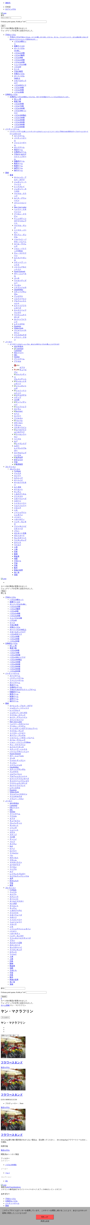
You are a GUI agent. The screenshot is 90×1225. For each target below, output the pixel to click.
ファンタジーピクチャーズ (20, 938)
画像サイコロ (15, 602)
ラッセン (13, 763)
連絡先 (8, 3)
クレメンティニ (16, 823)
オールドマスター (17, 901)
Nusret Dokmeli (15, 754)
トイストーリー (16, 920)
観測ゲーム (14, 696)
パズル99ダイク (16, 634)
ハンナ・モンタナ (17, 936)
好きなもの (14, 881)
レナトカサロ (15, 788)
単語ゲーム (14, 685)
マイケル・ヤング (17, 731)
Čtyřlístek (13, 890)
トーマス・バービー (17, 733)
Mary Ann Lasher (16, 722)
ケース (12, 623)
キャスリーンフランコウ (19, 781)
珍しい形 (13, 646)
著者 (7, 173)
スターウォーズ (16, 915)
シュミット (14, 830)
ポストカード (15, 945)
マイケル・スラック (17, 715)
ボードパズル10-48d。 (18, 604)
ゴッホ (12, 758)
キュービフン (15, 821)
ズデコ (12, 832)
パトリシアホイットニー (19, 751)
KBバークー (14, 807)
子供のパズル (10, 35)
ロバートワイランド (17, 785)
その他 (12, 837)
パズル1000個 (15, 655)
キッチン (13, 908)
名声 (11, 878)
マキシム (13, 860)
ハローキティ (15, 933)
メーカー (8, 342)
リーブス (13, 869)
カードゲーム (15, 676)
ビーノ (12, 848)
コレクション (10, 467)
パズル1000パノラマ (17, 657)
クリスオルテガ (16, 796)
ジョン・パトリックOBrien (20, 742)
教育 (11, 885)
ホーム (3, 1005)
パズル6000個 (15, 671)
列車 (11, 961)
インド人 (13, 892)
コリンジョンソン (17, 719)
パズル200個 (14, 639)
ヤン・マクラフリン (17, 745)
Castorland (13, 805)
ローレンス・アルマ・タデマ (21, 706)
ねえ (11, 846)
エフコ (12, 818)
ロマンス (13, 952)
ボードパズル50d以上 (18, 629)
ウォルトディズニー (17, 760)
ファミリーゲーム (17, 680)
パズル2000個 (15, 664)
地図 (11, 968)
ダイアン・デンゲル (17, 735)
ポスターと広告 (16, 943)
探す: (3, 988)
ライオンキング (16, 950)
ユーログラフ (15, 864)
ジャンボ (13, 828)
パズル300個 (14, 641)
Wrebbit (12, 812)
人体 (11, 956)
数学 (11, 977)
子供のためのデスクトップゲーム (23, 689)
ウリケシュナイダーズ (18, 783)
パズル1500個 (15, 662)
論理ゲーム (14, 699)
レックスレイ (15, 710)
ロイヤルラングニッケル (19, 876)
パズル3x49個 (15, 616)
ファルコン (14, 853)
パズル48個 (14, 611)
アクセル (13, 816)
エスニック (14, 896)
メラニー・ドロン (17, 799)
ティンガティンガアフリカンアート (24, 728)
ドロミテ (13, 924)
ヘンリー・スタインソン (19, 724)
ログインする (10, 9)
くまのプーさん (16, 910)
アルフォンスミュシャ (18, 776)
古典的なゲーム (16, 687)
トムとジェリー (16, 922)
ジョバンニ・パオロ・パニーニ (22, 738)
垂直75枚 (13, 648)
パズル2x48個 (15, 613)
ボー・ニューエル (17, 756)
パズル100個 (14, 636)
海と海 (12, 982)
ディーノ (13, 839)
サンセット (14, 825)
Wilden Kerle (14, 792)
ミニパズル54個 (16, 618)
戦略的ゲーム (15, 692)
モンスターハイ (16, 947)
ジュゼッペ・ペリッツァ (19, 708)
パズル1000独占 (16, 659)
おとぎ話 (13, 903)
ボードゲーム (15, 683)
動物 (11, 963)
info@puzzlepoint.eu (13, 1187)
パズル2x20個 (15, 606)
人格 (11, 959)
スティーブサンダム (17, 769)
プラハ (12, 940)
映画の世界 (14, 980)
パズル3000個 (15, 666)
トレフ (12, 841)
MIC (11, 810)
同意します (44, 1217)
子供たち (13, 970)
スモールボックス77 (17, 632)
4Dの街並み (14, 803)
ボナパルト (14, 858)
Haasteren (13, 790)
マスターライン (16, 862)
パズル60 (13, 620)
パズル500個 (14, 650)
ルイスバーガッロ (17, 747)
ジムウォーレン (16, 774)
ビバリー (13, 851)
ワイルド (13, 954)
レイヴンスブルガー (17, 874)
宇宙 (11, 883)
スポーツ (13, 917)
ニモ (11, 926)
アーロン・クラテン (17, 726)
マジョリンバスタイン (18, 794)
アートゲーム (15, 814)
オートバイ (14, 899)
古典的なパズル (11, 94)
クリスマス (14, 913)
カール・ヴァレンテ (17, 740)
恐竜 (11, 975)
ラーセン (13, 867)
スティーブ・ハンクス (18, 749)
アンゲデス (14, 772)
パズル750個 (14, 653)
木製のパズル (15, 627)
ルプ (11, 871)
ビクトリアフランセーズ (19, 778)
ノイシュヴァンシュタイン (20, 929)
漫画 (11, 984)
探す (2, 15)
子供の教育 (14, 625)
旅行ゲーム (14, 701)
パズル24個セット (17, 599)
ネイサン (13, 844)
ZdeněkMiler (14, 767)
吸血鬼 (12, 966)
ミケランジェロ (16, 765)
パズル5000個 (15, 669)
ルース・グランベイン (18, 717)
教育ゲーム (14, 694)
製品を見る (5, 1067)
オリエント (14, 906)
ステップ (13, 834)
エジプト (13, 894)
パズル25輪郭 (15, 609)
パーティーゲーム (12, 129)
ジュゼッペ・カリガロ (18, 713)
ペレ (11, 855)
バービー (13, 931)
